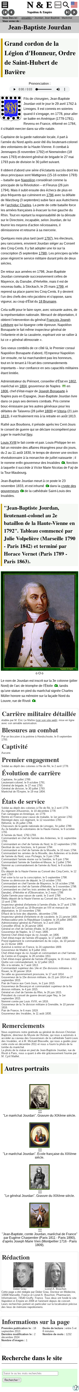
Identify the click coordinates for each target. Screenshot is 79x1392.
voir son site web (46, 720)
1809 (48, 411)
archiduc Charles (19, 205)
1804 (23, 386)
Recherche (66, 5)
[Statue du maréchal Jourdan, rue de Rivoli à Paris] (33, 700)
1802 (72, 381)
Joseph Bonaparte (52, 391)
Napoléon (28, 180)
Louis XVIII (8, 442)
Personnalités (24, 18)
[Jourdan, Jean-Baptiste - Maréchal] (40, 1112)
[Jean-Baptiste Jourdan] (47, 485)
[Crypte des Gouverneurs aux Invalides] (22, 490)
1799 (60, 286)
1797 (48, 238)
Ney (29, 434)
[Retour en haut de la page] (76, 1390)
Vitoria (61, 411)
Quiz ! (58, 5)
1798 (42, 253)
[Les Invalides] (63, 462)
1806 (4, 391)
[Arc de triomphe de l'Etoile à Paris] (56, 685)
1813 (4, 416)
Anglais (74, 5)
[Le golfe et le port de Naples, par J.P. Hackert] (64, 386)
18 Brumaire (47, 301)
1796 (50, 195)
